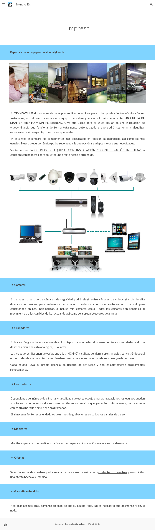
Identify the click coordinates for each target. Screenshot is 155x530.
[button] (3, 4)
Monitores (20, 428)
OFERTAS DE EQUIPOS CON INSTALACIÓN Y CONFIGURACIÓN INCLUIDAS (88, 150)
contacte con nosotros (24, 154)
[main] (77, 27)
